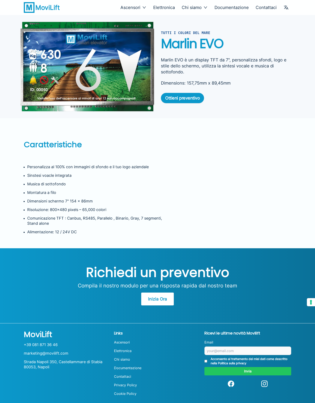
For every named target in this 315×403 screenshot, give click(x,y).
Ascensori (122, 342)
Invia (248, 371)
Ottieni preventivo (182, 98)
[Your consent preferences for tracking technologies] (311, 302)
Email (208, 342)
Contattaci (266, 7)
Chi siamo (122, 359)
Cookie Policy (125, 393)
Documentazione (231, 7)
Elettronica (164, 7)
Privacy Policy (125, 385)
